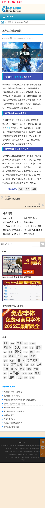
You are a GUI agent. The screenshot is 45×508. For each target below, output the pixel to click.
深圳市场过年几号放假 (11, 234)
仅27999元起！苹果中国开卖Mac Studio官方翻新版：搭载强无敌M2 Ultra (13, 222)
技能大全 (20, 2)
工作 (37, 352)
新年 (5, 360)
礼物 (29, 369)
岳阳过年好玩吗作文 (12, 199)
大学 (5, 352)
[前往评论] (42, 447)
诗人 (37, 373)
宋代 (18, 351)
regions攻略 (7, 218)
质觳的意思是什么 (31, 218)
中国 (12, 343)
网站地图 (15, 448)
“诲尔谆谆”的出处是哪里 (33, 230)
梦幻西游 (16, 364)
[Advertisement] (22, 485)
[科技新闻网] (22, 9)
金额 (8, 127)
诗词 (5, 378)
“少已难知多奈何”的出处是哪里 (13, 226)
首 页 (4, 2)
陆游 (25, 378)
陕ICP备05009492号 (32, 448)
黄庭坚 (32, 378)
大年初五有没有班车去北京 (14, 411)
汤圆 (26, 364)
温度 (32, 365)
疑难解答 (22, 448)
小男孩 (22, 460)
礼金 (21, 76)
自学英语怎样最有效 (11, 427)
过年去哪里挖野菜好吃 (12, 407)
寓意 (32, 351)
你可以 (32, 343)
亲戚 (25, 343)
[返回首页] (42, 441)
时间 (12, 360)
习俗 (19, 343)
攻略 (33, 356)
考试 (5, 374)
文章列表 (9, 22)
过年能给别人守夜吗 (32, 206)
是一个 (6, 365)
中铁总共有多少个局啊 (32, 226)
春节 (20, 359)
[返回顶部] (42, 454)
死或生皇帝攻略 (9, 419)
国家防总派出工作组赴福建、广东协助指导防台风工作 (13, 230)
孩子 (10, 352)
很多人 (12, 356)
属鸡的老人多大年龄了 (12, 396)
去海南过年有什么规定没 (13, 392)
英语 (24, 373)
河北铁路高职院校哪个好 (13, 423)
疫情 (6, 368)
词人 (30, 374)
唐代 (38, 347)
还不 (11, 377)
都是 (19, 377)
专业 (6, 343)
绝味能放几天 (9, 415)
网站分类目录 (36, 445)
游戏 (39, 364)
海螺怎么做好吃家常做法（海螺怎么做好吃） (20, 399)
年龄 (5, 356)
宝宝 (25, 352)
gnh (8, 38)
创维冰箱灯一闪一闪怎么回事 (15, 403)
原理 (31, 347)
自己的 (14, 372)
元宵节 (7, 347)
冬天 (17, 347)
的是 (22, 368)
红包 (17, 76)
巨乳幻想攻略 (29, 234)
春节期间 (32, 360)
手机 (20, 356)
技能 (25, 356)
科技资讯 (11, 2)
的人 (14, 368)
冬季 (25, 347)
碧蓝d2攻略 (28, 222)
